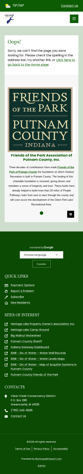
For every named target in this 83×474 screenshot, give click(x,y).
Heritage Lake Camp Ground (30, 330)
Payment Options (23, 285)
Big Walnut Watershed (26, 335)
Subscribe (17, 297)
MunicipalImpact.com (48, 458)
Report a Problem (22, 291)
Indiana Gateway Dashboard (30, 347)
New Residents (20, 303)
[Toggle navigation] (74, 19)
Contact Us (69, 5)
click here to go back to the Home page (41, 62)
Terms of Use (22, 448)
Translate (41, 263)
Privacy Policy (42, 448)
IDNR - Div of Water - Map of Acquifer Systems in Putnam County (44, 367)
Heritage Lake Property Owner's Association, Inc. (43, 324)
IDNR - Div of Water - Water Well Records (38, 353)
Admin (42, 465)
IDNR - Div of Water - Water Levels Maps (38, 359)
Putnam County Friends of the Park (34, 375)
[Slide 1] (41, 213)
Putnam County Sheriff (26, 341)
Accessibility (60, 448)
